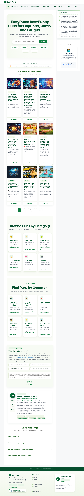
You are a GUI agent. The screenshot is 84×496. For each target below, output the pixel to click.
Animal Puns (57, 6)
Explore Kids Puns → (15, 334)
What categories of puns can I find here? (19, 455)
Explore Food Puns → (30, 249)
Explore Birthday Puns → (14, 268)
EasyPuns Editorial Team (27, 400)
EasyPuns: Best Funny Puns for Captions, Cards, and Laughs (10, 2)
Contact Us (29, 382)
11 (33, 210)
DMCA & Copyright (37, 491)
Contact (35, 479)
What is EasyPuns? (13, 436)
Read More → (14, 119)
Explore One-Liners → (29, 333)
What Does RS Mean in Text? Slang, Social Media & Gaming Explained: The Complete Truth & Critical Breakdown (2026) (69, 22)
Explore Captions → (44, 269)
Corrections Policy (37, 488)
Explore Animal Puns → (45, 248)
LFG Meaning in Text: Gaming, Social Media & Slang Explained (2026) (69, 17)
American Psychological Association (26, 357)
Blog (76, 6)
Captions (67, 6)
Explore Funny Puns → (14, 248)
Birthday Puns (35, 6)
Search (43, 41)
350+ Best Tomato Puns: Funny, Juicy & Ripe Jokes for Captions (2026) (69, 35)
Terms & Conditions (37, 484)
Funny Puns (46, 6)
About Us (29, 381)
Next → (39, 210)
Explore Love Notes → (45, 312)
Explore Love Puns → (30, 269)
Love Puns (14, 6)
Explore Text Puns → (45, 334)
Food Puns (24, 6)
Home (8, 6)
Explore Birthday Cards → (29, 311)
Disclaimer (35, 486)
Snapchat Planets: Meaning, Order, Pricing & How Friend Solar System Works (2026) (69, 31)
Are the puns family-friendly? (16, 443)
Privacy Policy (30, 384)
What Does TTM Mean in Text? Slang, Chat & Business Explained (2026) (69, 27)
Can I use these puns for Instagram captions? (20, 449)
